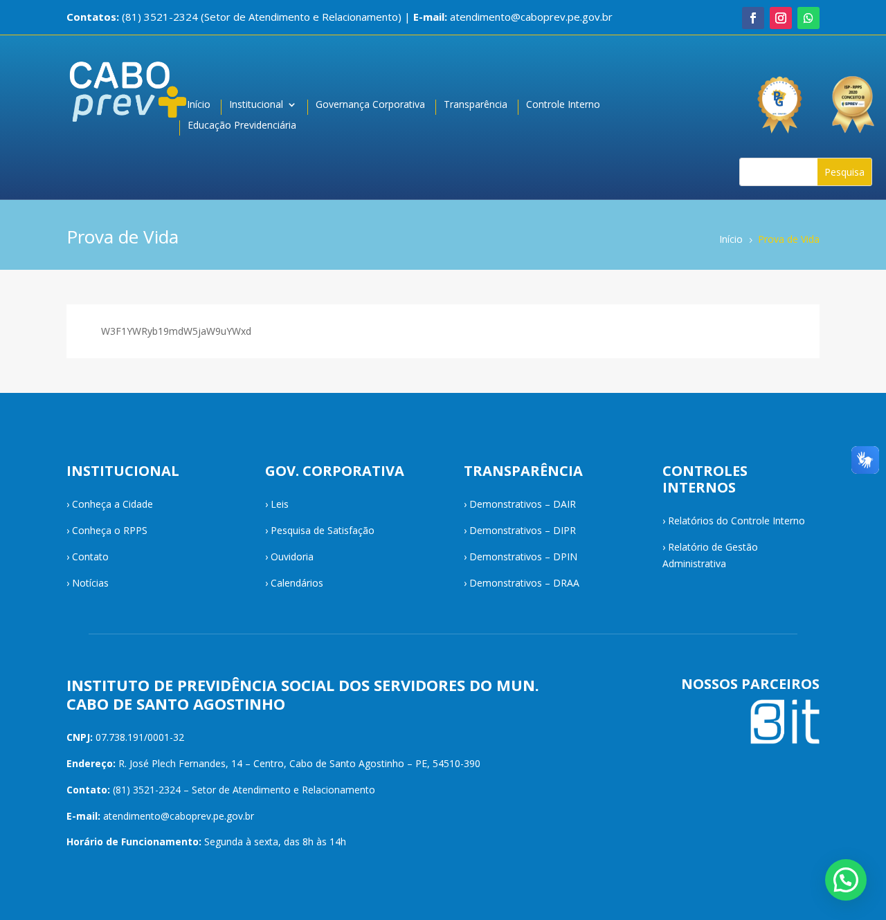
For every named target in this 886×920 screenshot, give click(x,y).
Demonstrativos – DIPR (522, 530)
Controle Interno (563, 105)
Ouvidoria (292, 556)
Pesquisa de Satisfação (322, 530)
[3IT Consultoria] (779, 98)
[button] (846, 880)
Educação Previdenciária (242, 125)
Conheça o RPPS (109, 530)
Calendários (297, 582)
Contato (90, 556)
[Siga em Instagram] (781, 18)
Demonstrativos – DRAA (524, 582)
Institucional (256, 105)
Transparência (475, 105)
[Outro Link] (855, 98)
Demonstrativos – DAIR (522, 503)
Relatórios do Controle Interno (736, 520)
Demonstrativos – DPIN (523, 556)
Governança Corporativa (370, 105)
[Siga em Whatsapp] (808, 18)
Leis (280, 503)
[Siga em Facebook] (753, 18)
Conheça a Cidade (112, 503)
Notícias (90, 582)
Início (198, 105)
